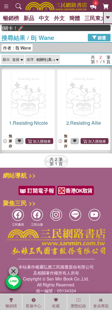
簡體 (74, 18)
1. (28, 122)
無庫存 (10, 141)
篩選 (101, 37)
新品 (29, 18)
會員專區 (101, 306)
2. (83, 122)
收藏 (56, 306)
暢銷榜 (11, 18)
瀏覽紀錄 (78, 306)
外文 (59, 18)
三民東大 (95, 18)
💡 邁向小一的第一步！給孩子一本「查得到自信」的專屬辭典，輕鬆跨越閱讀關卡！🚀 (11, 28)
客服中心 (33, 306)
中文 (44, 18)
